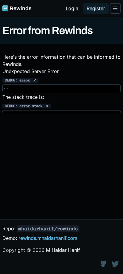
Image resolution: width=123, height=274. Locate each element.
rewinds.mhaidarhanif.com (48, 238)
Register (96, 8)
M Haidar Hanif (63, 250)
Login (72, 8)
